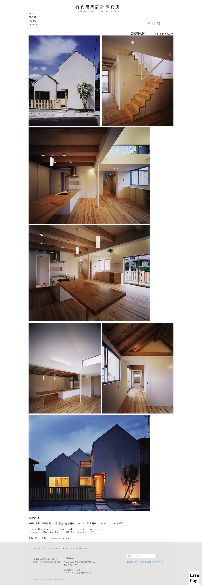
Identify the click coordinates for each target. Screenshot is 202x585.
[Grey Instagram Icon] (158, 23)
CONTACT (34, 24)
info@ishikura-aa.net (50, 561)
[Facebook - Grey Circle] (153, 23)
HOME (32, 13)
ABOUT (32, 17)
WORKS (32, 21)
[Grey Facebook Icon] (149, 23)
